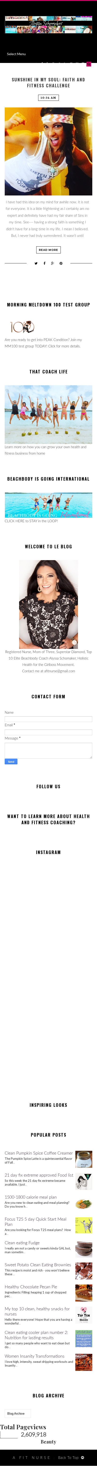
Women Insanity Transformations (35, 1356)
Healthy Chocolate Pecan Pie (31, 1287)
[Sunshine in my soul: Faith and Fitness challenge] (48, 151)
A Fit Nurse (32, 1458)
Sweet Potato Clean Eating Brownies (38, 1265)
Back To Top (68, 1458)
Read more (48, 250)
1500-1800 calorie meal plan (31, 1197)
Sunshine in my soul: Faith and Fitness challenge (48, 83)
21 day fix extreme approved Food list (39, 1175)
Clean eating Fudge (22, 1243)
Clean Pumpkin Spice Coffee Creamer (39, 1153)
